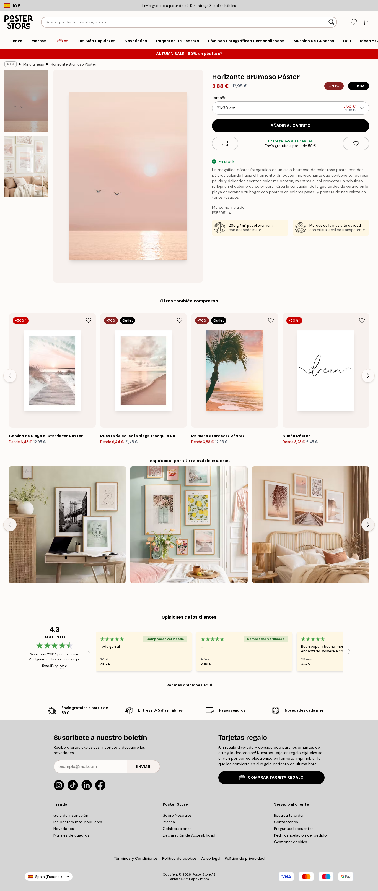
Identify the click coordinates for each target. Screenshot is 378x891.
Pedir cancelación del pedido (300, 835)
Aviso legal (210, 858)
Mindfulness (33, 64)
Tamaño (219, 97)
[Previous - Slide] (10, 375)
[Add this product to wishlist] (356, 143)
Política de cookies (179, 858)
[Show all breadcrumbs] (10, 64)
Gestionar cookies (290, 841)
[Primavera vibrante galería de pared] (188, 524)
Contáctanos (286, 821)
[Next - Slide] (368, 375)
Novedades (63, 828)
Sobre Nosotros (177, 815)
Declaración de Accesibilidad (189, 835)
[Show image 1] (26, 101)
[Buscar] (332, 22)
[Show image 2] (26, 166)
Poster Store (201, 874)
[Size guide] (225, 143)
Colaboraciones (177, 828)
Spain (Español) (48, 876)
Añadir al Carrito (290, 125)
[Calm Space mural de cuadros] (67, 524)
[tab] (353, 22)
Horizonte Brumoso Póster (73, 64)
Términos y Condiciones (136, 858)
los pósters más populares (77, 821)
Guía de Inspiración (70, 815)
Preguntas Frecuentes (294, 828)
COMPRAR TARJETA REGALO (276, 777)
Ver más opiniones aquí (189, 685)
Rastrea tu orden (289, 815)
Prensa (169, 821)
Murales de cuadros (71, 835)
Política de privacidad (245, 858)
